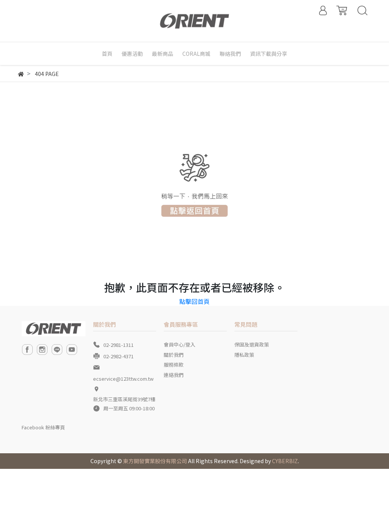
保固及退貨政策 (251, 344)
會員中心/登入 (179, 344)
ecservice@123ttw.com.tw (123, 378)
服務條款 (173, 364)
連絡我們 (173, 374)
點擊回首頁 (194, 301)
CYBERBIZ (285, 461)
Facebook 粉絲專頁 (43, 427)
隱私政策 (244, 354)
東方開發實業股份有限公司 (155, 461)
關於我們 (173, 354)
